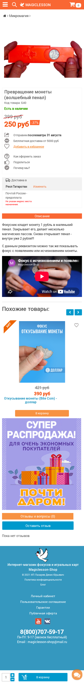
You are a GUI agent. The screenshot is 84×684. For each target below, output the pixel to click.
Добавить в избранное (28, 146)
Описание (42, 216)
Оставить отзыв (38, 525)
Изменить (39, 186)
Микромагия (19, 16)
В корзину (43, 677)
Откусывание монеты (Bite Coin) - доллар (30, 400)
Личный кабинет (43, 596)
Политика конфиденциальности (43, 579)
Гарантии (43, 607)
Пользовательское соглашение (43, 602)
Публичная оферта (43, 613)
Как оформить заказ (27, 156)
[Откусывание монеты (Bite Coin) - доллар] (42, 352)
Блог (43, 584)
